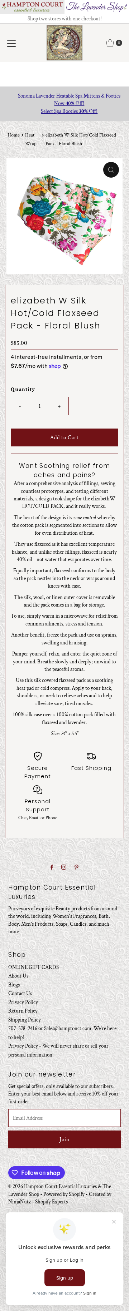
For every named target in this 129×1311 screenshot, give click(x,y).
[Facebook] (52, 867)
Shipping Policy (24, 1019)
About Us (18, 975)
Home (14, 135)
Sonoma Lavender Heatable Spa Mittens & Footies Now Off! (64, 99)
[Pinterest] (76, 867)
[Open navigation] (11, 43)
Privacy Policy (23, 1002)
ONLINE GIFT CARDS (33, 967)
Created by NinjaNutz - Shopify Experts (59, 1198)
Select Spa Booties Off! (64, 111)
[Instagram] (63, 867)
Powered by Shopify (64, 1194)
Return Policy (23, 1010)
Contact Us (20, 993)
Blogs (14, 984)
